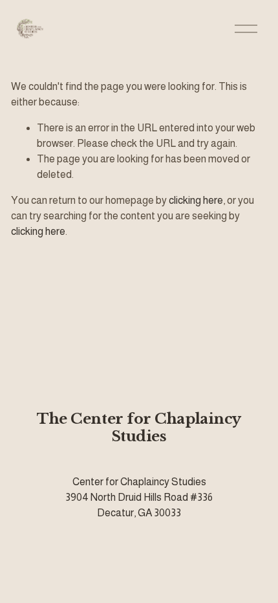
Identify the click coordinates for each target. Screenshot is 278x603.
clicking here (196, 200)
